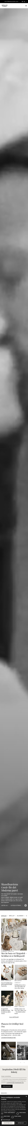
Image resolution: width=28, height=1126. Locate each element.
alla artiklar (14, 1017)
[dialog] (14, 1110)
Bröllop (12, 915)
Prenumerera (7, 1086)
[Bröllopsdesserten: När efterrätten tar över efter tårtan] (21, 977)
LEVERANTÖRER (16, 905)
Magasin (4, 1093)
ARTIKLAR (4, 905)
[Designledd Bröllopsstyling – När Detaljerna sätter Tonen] (7, 1003)
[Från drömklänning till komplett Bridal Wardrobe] (7, 977)
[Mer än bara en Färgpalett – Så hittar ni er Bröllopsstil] (14, 941)
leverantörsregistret (8, 1037)
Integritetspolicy (11, 1110)
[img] (4, 5)
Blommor (20, 915)
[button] (21, 1062)
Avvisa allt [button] (21, 1123)
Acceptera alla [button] (8, 1123)
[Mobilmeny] (26, 5)
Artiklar (3, 915)
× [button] (26, 1096)
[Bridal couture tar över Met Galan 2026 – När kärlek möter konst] (21, 1003)
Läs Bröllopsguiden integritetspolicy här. (15, 1082)
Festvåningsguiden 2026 (11, 1)
